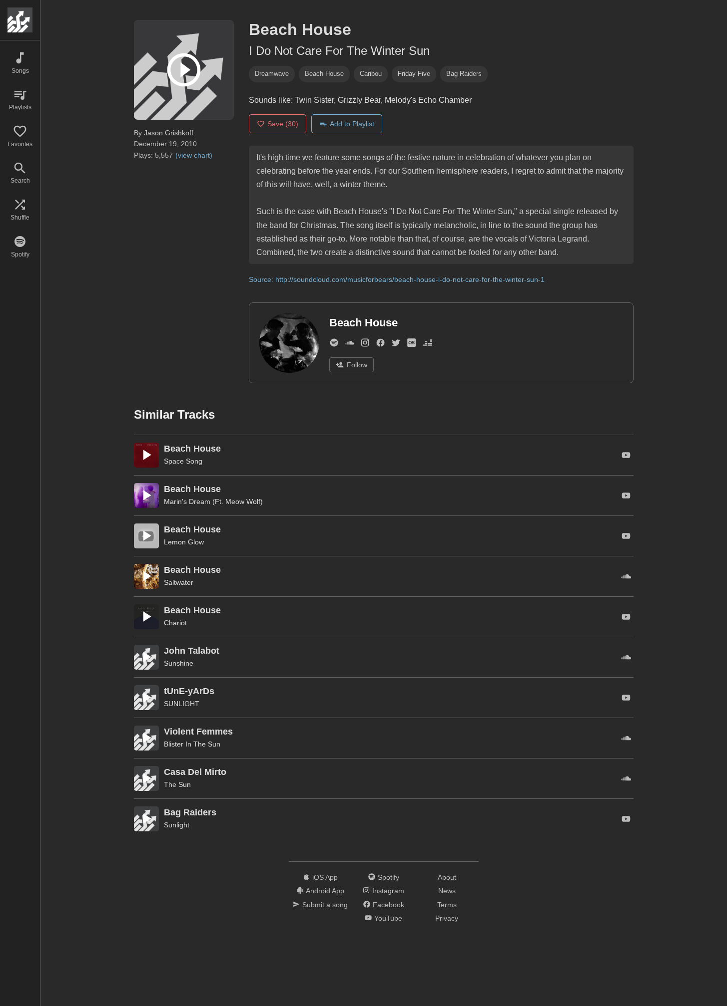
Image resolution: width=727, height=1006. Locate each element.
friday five (414, 73)
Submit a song (325, 905)
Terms (447, 905)
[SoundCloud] (349, 344)
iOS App (325, 877)
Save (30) (282, 124)
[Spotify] (334, 344)
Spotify (388, 877)
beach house (324, 73)
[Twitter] (396, 344)
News (447, 891)
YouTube (388, 918)
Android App (325, 891)
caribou (371, 73)
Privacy (446, 918)
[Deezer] (427, 344)
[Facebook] (380, 344)
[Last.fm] (411, 344)
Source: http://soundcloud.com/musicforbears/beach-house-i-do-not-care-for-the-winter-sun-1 (397, 279)
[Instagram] (365, 344)
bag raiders (464, 73)
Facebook (388, 905)
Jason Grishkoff (168, 133)
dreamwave (272, 73)
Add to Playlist (352, 124)
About (447, 877)
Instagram (388, 891)
